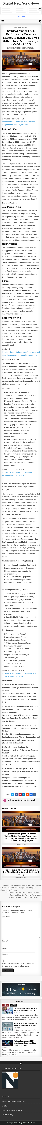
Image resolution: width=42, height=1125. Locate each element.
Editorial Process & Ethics (12, 1110)
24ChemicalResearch (14, 48)
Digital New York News (21, 3)
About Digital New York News (13, 1101)
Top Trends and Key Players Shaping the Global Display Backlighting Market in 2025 (21, 872)
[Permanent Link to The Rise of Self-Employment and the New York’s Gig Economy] (7, 1010)
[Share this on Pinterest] (20, 794)
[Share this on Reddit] (27, 794)
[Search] (40, 21)
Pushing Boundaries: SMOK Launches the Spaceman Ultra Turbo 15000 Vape (25, 1043)
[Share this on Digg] (31, 794)
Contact (5, 1106)
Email (5, 948)
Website (5, 955)
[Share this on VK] (34, 794)
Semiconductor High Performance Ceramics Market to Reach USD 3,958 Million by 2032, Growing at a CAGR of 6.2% (21, 37)
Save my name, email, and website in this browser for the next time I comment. (18, 965)
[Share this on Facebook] (16, 794)
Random (13, 1005)
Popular (5, 1005)
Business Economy (21, 27)
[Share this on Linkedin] (23, 794)
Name (5, 941)
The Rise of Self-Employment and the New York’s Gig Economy (26, 1009)
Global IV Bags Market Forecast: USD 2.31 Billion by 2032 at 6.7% (25, 1024)
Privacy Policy (7, 1115)
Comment (6, 916)
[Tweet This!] (12, 794)
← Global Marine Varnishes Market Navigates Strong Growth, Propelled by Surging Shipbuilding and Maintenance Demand (20, 887)
